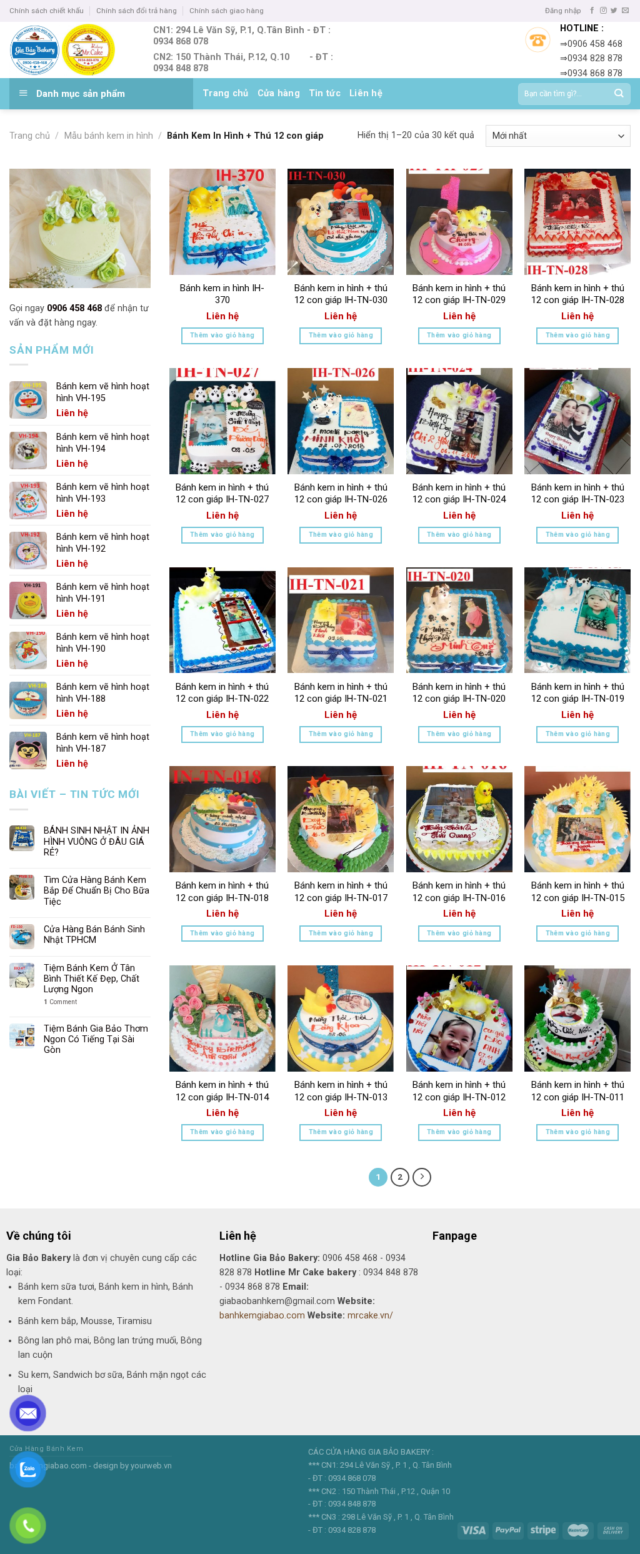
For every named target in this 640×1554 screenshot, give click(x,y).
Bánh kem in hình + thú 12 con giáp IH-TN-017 (341, 892)
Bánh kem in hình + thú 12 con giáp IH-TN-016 (459, 892)
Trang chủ (225, 93)
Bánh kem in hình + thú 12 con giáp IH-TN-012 (459, 1091)
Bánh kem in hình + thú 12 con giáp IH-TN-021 (341, 693)
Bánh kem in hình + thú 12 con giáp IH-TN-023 (577, 494)
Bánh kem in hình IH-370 (222, 294)
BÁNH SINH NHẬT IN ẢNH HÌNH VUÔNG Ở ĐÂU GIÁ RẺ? (96, 841)
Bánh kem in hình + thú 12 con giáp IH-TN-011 (577, 1091)
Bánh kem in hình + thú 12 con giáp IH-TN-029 (459, 294)
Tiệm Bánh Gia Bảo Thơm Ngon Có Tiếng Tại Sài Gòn (96, 1040)
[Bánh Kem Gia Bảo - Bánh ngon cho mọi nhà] (71, 50)
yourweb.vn (151, 1465)
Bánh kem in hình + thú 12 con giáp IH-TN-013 (341, 1091)
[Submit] (618, 94)
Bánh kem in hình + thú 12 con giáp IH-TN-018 (222, 892)
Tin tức (325, 93)
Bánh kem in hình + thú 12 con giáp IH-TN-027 (222, 494)
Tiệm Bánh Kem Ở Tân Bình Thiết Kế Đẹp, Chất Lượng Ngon (91, 979)
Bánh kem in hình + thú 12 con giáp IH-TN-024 (459, 494)
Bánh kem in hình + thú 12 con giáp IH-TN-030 (341, 294)
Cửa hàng (279, 93)
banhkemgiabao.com (262, 1315)
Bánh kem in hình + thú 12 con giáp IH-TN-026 (341, 494)
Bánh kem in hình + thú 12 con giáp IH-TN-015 (577, 892)
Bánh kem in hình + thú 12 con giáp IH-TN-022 (222, 693)
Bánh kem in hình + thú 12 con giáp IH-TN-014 (222, 1091)
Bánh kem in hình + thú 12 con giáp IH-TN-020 (459, 693)
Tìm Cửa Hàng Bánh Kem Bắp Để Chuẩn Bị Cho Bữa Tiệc (96, 891)
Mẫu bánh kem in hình (108, 136)
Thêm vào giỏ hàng (222, 335)
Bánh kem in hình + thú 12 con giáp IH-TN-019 (577, 693)
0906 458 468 (74, 308)
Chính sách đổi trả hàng (136, 10)
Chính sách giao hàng (226, 10)
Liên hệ (365, 93)
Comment (60, 1002)
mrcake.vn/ (370, 1315)
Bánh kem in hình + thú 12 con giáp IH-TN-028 (577, 294)
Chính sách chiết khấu (46, 10)
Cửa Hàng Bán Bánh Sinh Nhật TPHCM (94, 934)
